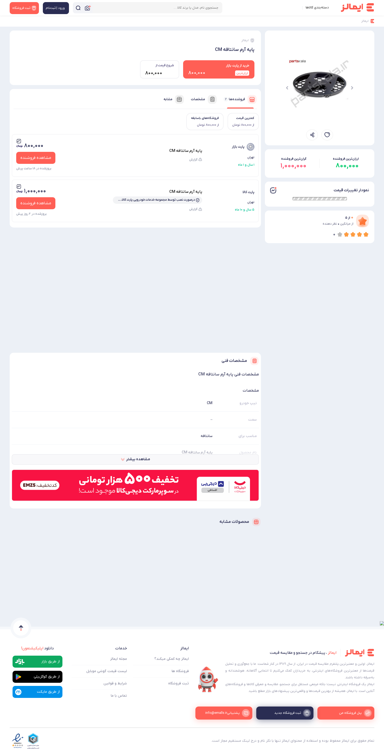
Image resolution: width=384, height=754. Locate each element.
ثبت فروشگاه (178, 683)
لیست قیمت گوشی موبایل (106, 671)
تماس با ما (119, 695)
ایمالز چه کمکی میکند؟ (171, 658)
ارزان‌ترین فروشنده (346, 159)
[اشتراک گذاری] (312, 134)
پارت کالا (248, 192)
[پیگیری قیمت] (327, 134)
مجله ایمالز (118, 658)
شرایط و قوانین (115, 683)
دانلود (37, 648)
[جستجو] (78, 7)
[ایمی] (208, 680)
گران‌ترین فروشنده (293, 159)
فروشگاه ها (180, 671)
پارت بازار (238, 147)
